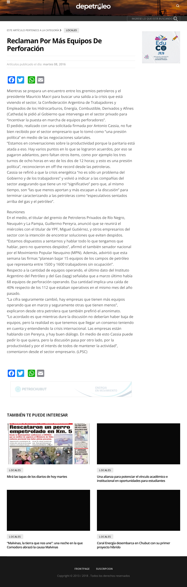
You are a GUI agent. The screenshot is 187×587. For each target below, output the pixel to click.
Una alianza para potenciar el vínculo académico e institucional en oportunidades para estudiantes (132, 479)
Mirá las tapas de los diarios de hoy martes (37, 477)
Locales (71, 30)
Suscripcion (104, 568)
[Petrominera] (71, 389)
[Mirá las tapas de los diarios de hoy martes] (48, 443)
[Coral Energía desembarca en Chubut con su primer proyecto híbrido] (138, 510)
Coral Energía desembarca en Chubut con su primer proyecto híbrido (133, 545)
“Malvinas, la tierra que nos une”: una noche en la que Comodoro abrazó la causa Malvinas (45, 545)
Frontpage (82, 568)
